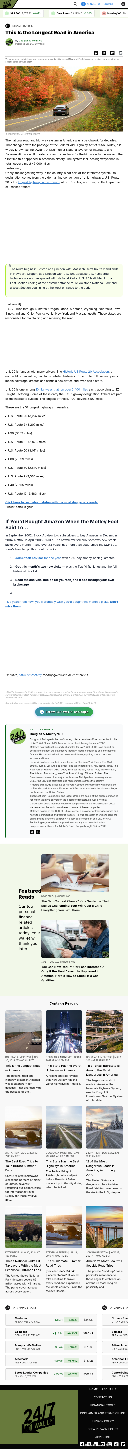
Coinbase (21, 1331)
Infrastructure (22, 25)
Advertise (102, 1437)
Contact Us (103, 1397)
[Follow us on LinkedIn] (96, 1444)
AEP (114, 1362)
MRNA (18, 1321)
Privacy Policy (103, 1421)
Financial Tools (102, 1405)
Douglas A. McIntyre (30, 40)
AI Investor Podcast (100, 3)
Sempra (117, 1331)
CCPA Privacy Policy (103, 1429)
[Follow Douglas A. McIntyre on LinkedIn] (38, 832)
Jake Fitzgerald (50, 962)
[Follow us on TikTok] (116, 1444)
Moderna (21, 1318)
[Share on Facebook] (96, 53)
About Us (109, 1389)
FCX (17, 1349)
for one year (37, 558)
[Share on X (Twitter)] (104, 53)
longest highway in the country (39, 182)
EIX (113, 1349)
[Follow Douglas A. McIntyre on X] (32, 832)
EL (16, 1376)
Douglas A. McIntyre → (46, 734)
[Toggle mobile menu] (123, 4)
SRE (114, 1335)
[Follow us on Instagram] (110, 1444)
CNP (114, 1376)
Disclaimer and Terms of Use (103, 1413)
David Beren (47, 896)
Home (93, 1389)
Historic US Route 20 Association (86, 371)
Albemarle (21, 1359)
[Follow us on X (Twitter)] (89, 1444)
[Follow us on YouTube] (103, 1444)
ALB (17, 1362)
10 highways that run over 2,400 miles (62, 389)
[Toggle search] (75, 4)
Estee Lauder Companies (31, 1372)
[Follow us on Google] (120, 53)
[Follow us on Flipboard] (112, 53)
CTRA (115, 1321)
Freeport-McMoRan (28, 1345)
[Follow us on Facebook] (82, 1444)
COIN (17, 1335)
